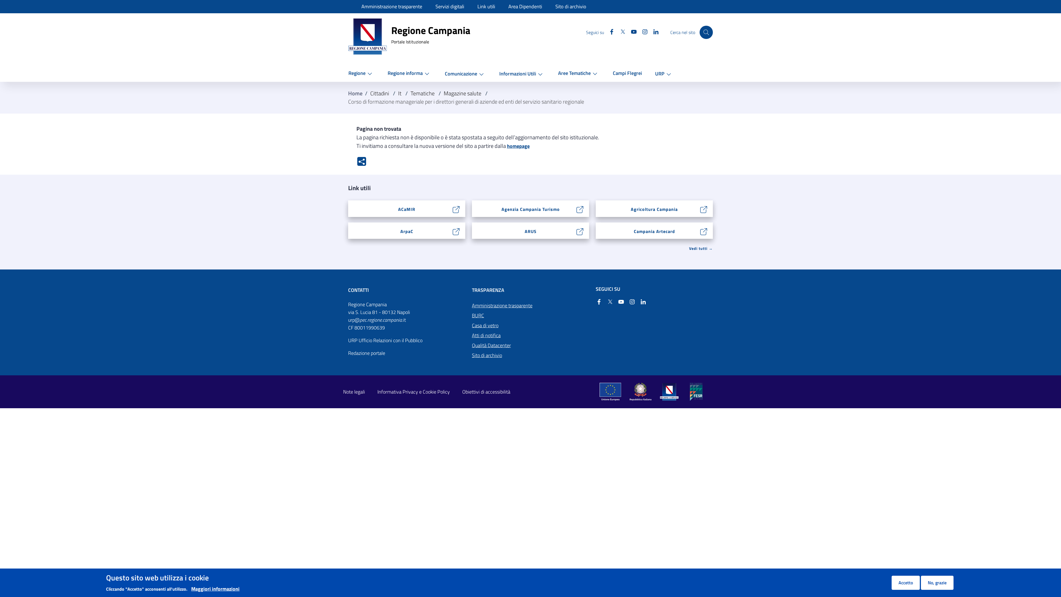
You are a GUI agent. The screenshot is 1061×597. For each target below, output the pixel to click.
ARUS (531, 231)
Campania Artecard (654, 231)
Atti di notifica (486, 335)
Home (355, 93)
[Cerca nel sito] (706, 32)
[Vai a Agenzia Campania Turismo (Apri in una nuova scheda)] (580, 209)
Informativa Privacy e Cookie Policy (413, 392)
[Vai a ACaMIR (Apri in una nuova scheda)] (456, 209)
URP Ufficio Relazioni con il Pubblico (385, 340)
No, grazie (937, 582)
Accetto (906, 582)
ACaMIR (406, 209)
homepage (518, 146)
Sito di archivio (487, 355)
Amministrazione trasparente (502, 305)
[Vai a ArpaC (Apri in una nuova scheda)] (456, 231)
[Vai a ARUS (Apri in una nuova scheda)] (580, 231)
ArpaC (406, 231)
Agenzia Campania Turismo (530, 209)
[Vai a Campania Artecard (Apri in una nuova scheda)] (704, 231)
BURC (478, 315)
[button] (361, 73)
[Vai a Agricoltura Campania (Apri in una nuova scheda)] (704, 209)
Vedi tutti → (701, 248)
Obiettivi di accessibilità (486, 392)
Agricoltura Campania (654, 209)
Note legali (354, 392)
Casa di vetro (485, 325)
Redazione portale (366, 353)
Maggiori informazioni (215, 589)
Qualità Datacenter (491, 345)
